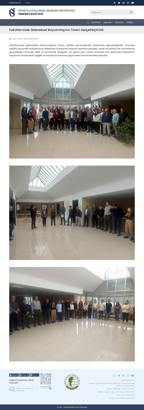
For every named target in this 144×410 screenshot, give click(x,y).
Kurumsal (96, 22)
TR (25, 2)
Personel (119, 22)
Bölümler (107, 22)
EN (29, 2)
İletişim (130, 22)
